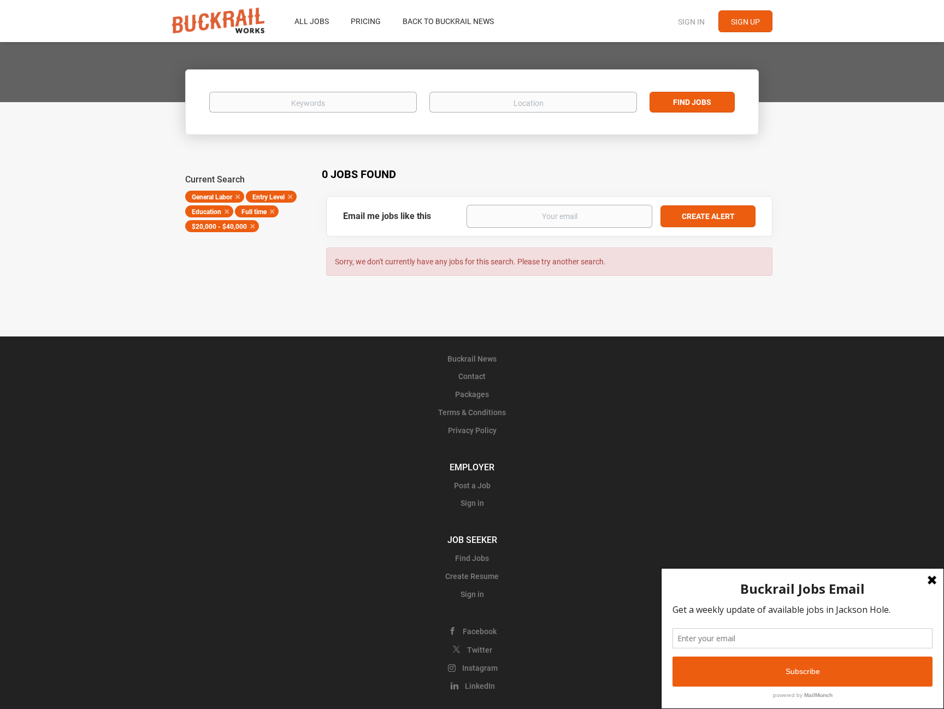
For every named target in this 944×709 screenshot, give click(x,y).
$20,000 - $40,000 (219, 227)
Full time (254, 212)
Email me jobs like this (387, 216)
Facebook (480, 631)
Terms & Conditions (472, 412)
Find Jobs (692, 102)
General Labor (212, 197)
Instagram (480, 668)
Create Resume (472, 576)
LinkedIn (480, 686)
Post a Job (472, 485)
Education (206, 212)
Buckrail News (472, 358)
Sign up (745, 21)
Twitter (479, 650)
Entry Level (268, 197)
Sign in (691, 21)
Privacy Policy (472, 430)
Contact (472, 376)
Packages (472, 394)
